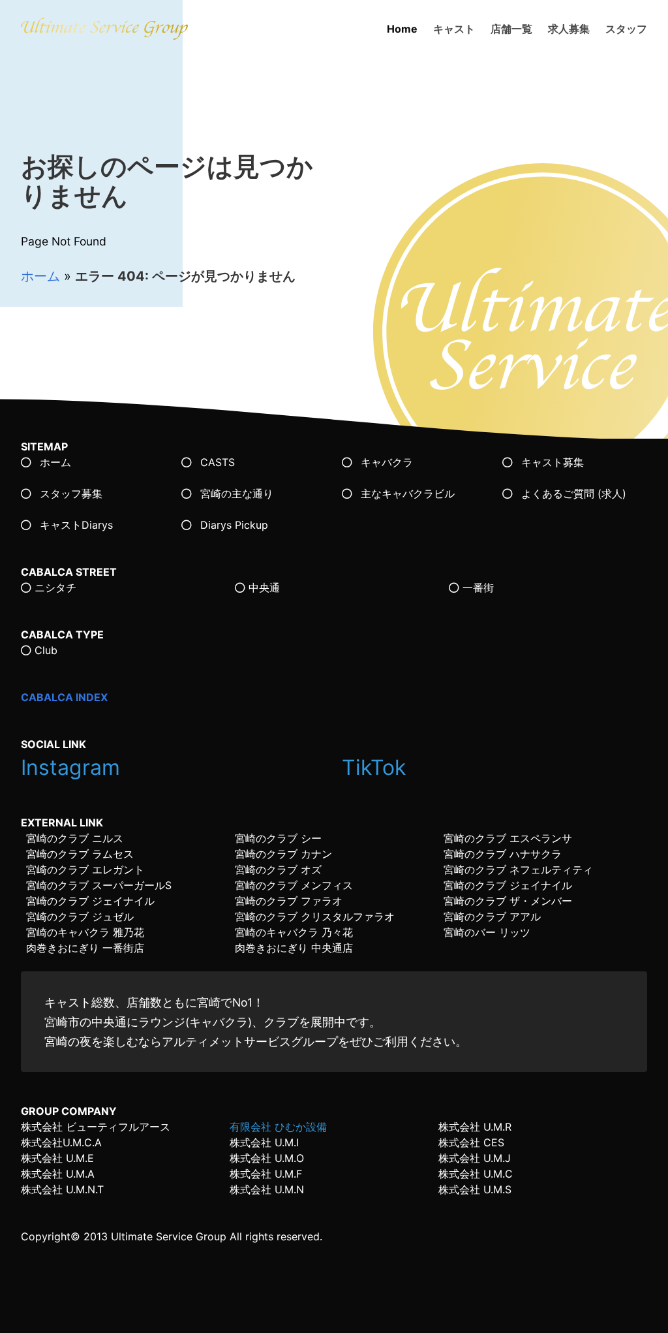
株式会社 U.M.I (264, 1142)
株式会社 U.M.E (57, 1158)
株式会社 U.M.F (266, 1173)
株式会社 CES (471, 1142)
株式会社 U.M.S (474, 1189)
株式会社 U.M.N (267, 1189)
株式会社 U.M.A (58, 1173)
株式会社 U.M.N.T (62, 1189)
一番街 (476, 587)
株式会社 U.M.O (267, 1158)
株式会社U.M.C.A (61, 1142)
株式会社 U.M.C (475, 1173)
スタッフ (626, 28)
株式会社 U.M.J (474, 1158)
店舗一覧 (511, 28)
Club (44, 650)
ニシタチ (53, 587)
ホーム (40, 276)
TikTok (377, 767)
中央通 (262, 587)
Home (402, 28)
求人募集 (569, 28)
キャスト (454, 28)
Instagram (73, 767)
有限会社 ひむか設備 (278, 1126)
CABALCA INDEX (64, 697)
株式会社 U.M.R (474, 1126)
